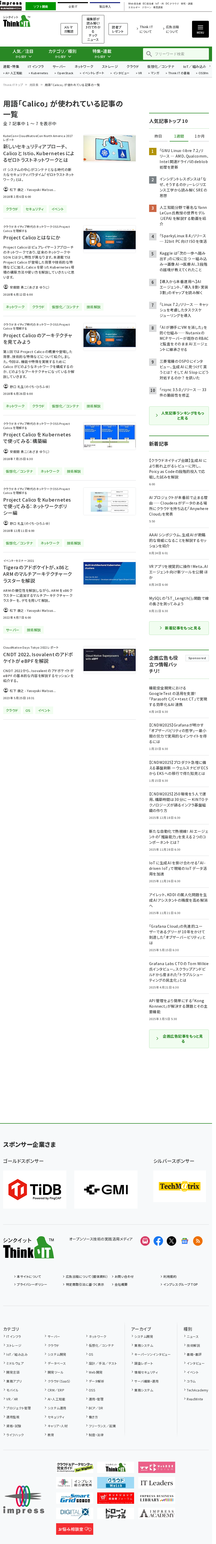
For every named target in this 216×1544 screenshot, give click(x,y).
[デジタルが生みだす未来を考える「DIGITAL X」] (74, 1515)
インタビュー (121, 73)
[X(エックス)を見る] (171, 1241)
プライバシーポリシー (32, 1284)
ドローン (146, 7)
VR (140, 73)
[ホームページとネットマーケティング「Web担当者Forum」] (156, 1469)
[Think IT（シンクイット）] (28, 1254)
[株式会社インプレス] (23, 1500)
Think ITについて (146, 29)
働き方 (93, 1417)
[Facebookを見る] (158, 1241)
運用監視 (12, 1417)
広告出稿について (172, 29)
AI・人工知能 (14, 73)
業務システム (143, 1345)
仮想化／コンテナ (161, 66)
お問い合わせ (124, 1276)
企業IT (72, 6)
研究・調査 (187, 4)
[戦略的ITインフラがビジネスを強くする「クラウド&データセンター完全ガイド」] (74, 1469)
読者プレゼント (118, 29)
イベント (193, 1372)
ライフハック (15, 1434)
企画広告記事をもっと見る (183, 1038)
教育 (51, 1434)
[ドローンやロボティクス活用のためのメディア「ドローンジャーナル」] (115, 1515)
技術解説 (193, 1345)
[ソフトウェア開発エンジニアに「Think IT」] (115, 1469)
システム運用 (57, 1408)
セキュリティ (56, 1417)
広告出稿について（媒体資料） (87, 1276)
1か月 (200, 136)
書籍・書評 (194, 1354)
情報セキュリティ (146, 1372)
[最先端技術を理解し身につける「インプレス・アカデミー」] (156, 1515)
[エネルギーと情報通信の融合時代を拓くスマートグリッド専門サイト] (74, 1499)
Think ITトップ (13, 85)
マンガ (155, 73)
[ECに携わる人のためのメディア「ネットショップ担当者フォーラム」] (115, 1499)
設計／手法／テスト (103, 1363)
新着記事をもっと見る (183, 627)
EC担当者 (148, 4)
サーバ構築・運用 (146, 1381)
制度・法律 (96, 1434)
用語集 (34, 85)
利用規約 (169, 1276)
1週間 (179, 136)
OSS (92, 1390)
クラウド (132, 66)
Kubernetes (39, 73)
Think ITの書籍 (179, 73)
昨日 (158, 136)
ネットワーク (84, 66)
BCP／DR (96, 1408)
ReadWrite (195, 1399)
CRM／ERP (56, 1390)
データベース (57, 1363)
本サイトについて (29, 1276)
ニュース (193, 1336)
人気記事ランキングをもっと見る (182, 415)
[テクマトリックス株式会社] (179, 1186)
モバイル (12, 1390)
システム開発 (57, 1354)
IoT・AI (159, 4)
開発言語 (12, 1372)
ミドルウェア (15, 1363)
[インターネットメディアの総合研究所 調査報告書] (74, 1484)
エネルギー (134, 7)
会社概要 (121, 1284)
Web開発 (96, 1372)
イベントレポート (93, 73)
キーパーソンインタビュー (152, 1354)
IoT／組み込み (195, 66)
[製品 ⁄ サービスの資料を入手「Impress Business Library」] (156, 1499)
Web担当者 (134, 4)
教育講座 (158, 7)
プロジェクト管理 (18, 1408)
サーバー (59, 66)
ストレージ (110, 66)
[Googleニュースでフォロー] (184, 1241)
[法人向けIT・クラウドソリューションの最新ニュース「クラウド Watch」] (115, 1484)
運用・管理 (96, 1399)
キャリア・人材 (57, 1426)
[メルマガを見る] (145, 1241)
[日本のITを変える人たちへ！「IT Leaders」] (156, 1484)
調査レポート (143, 1363)
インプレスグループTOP (180, 1284)
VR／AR (12, 1399)
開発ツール (55, 1372)
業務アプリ (14, 1381)
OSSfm (203, 73)
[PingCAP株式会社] (34, 1189)
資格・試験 (13, 1426)
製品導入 (105, 6)
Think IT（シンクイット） (25, 21)
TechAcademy (197, 1390)
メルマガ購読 (68, 29)
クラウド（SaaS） (59, 1381)
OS (91, 1354)
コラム (191, 1381)
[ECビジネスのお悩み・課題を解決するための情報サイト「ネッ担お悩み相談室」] (74, 1530)
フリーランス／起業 (102, 1426)
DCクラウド (172, 4)
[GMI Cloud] (106, 1189)
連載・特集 (11, 66)
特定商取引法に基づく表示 (85, 1284)
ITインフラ (36, 66)
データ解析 (96, 1381)
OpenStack (65, 73)
